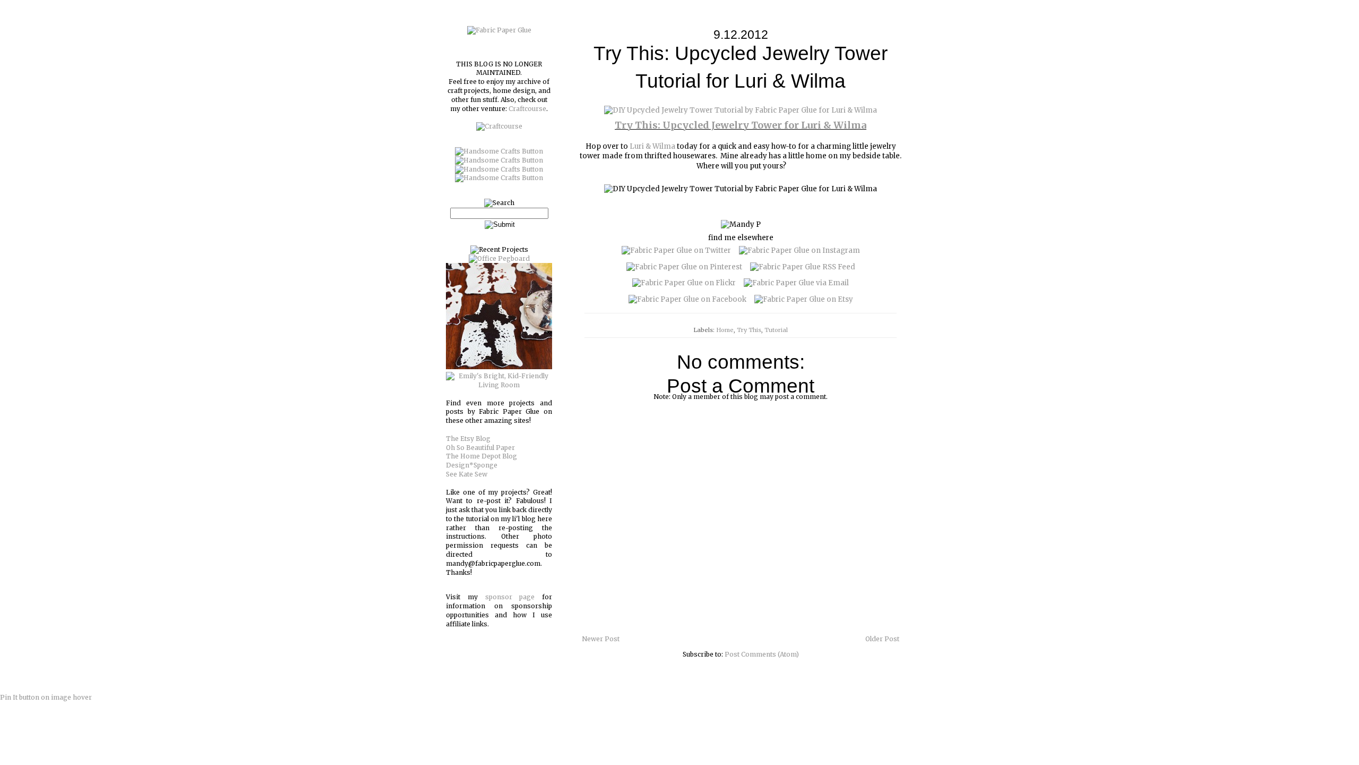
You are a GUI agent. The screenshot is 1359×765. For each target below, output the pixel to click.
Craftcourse (527, 109)
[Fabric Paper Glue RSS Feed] (802, 266)
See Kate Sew (466, 474)
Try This (749, 330)
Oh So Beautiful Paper (480, 448)
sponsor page (510, 597)
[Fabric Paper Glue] (499, 30)
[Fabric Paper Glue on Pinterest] (684, 266)
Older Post (882, 639)
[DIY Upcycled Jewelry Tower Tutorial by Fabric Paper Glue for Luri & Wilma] (740, 110)
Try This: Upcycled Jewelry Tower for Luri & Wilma (740, 125)
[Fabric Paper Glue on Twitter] (676, 250)
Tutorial (776, 330)
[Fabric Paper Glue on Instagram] (799, 250)
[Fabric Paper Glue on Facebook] (687, 299)
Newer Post (601, 639)
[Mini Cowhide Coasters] (499, 367)
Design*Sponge (471, 465)
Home (725, 330)
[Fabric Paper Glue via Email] (796, 282)
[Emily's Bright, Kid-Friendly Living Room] (499, 385)
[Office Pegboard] (499, 258)
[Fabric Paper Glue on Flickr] (684, 282)
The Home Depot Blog (481, 456)
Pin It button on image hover (46, 697)
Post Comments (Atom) (762, 654)
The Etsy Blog (468, 439)
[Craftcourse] (499, 126)
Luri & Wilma (652, 146)
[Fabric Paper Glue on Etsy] (803, 299)
